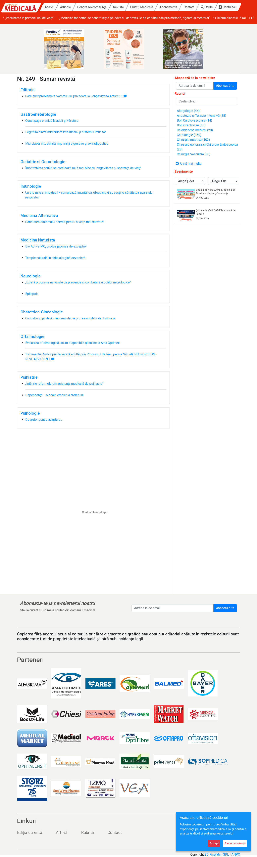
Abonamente (168, 7)
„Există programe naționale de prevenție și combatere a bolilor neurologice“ (78, 282)
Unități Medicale (141, 7)
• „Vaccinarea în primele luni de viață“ (28, 18)
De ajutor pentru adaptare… (43, 419)
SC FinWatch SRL (217, 854)
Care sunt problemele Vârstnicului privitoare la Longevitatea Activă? (72, 96)
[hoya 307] (188, 49)
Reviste (118, 7)
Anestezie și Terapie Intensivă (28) (201, 116)
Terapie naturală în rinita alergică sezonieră (55, 258)
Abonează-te (225, 86)
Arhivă (61, 832)
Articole (65, 7)
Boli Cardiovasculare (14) (194, 120)
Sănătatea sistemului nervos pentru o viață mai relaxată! (64, 222)
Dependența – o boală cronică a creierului (54, 395)
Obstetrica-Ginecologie (41, 312)
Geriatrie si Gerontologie (42, 161)
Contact (189, 7)
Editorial (28, 89)
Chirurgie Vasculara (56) (193, 154)
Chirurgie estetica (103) (193, 140)
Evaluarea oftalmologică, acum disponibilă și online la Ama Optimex (72, 343)
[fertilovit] (69, 49)
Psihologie (30, 413)
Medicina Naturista (37, 240)
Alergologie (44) (188, 111)
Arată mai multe (190, 164)
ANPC (236, 854)
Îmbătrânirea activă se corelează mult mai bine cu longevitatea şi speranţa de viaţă (83, 168)
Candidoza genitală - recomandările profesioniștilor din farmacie (70, 318)
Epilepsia (31, 294)
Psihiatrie (29, 377)
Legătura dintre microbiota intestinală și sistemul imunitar (65, 132)
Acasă (49, 7)
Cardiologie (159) (189, 135)
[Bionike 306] (128, 49)
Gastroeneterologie (38, 114)
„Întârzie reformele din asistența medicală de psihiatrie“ (64, 384)
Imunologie (30, 186)
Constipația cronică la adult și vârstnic (51, 121)
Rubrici (87, 832)
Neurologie (30, 276)
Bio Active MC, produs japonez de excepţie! (56, 246)
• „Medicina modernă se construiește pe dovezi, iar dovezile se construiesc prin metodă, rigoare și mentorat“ (134, 18)
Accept (214, 843)
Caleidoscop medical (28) (195, 130)
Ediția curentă (29, 832)
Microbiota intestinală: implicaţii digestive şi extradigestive (66, 143)
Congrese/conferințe (92, 7)
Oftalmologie (32, 336)
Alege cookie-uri (235, 843)
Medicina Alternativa (39, 215)
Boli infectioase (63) (191, 125)
